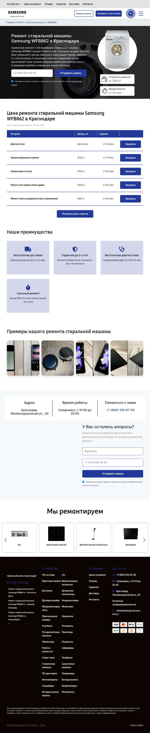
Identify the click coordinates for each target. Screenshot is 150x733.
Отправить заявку (70, 73)
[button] (6, 540)
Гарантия (61, 4)
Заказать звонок (84, 13)
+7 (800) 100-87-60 (120, 410)
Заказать (130, 144)
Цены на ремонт (32, 4)
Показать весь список (75, 213)
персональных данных (90, 485)
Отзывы (49, 4)
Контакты (88, 4)
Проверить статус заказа (108, 13)
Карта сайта (137, 725)
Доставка (74, 4)
